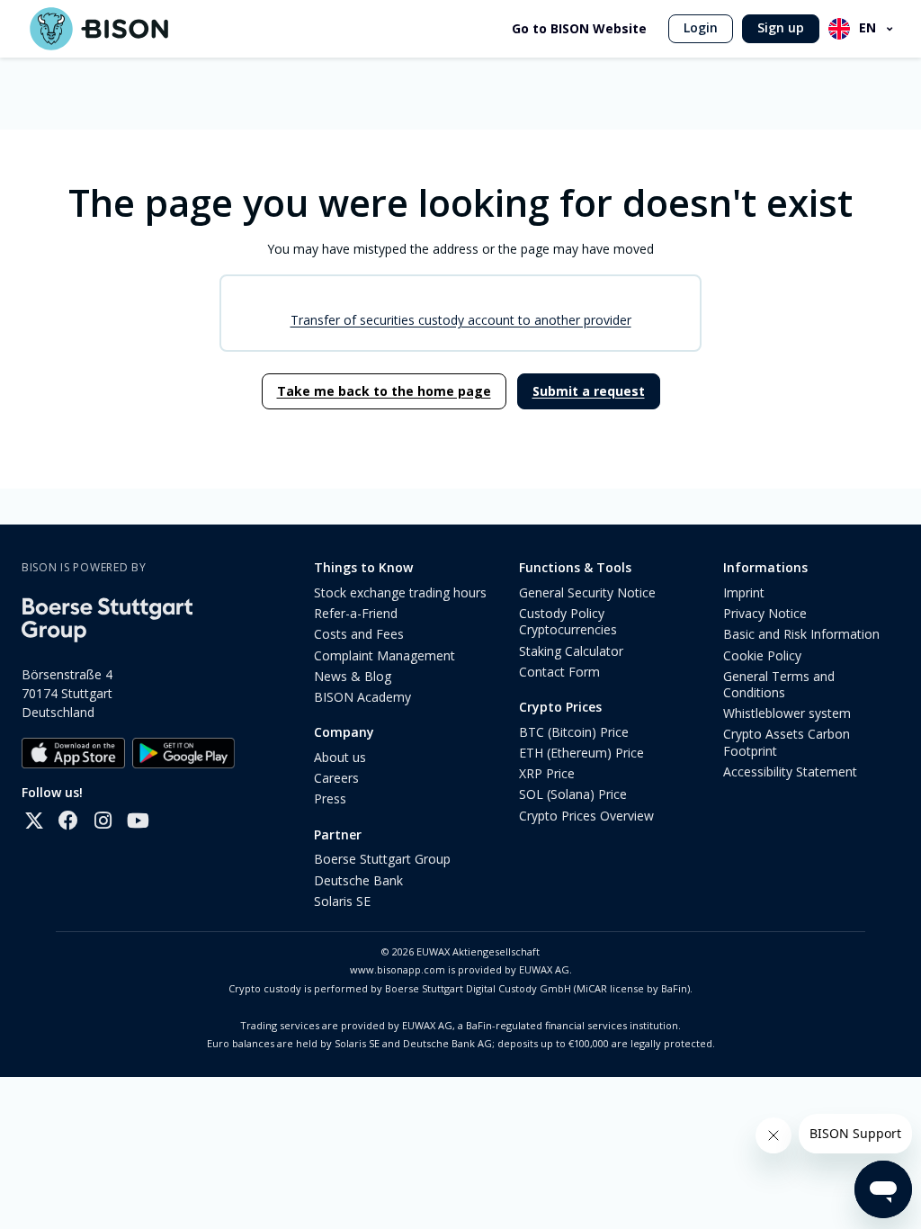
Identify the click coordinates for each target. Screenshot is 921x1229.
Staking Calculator (571, 650)
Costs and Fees (359, 633)
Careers (336, 777)
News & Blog (352, 676)
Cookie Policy (762, 655)
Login (701, 27)
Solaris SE (342, 901)
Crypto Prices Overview (586, 815)
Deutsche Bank (358, 880)
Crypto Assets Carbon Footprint (786, 741)
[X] (34, 820)
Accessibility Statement (790, 771)
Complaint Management (384, 655)
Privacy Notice (765, 613)
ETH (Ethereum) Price (581, 752)
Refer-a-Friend (356, 613)
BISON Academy (362, 696)
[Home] (98, 28)
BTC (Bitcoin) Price (574, 731)
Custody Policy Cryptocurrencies (568, 621)
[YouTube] (136, 820)
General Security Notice (587, 592)
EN (867, 27)
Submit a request (588, 390)
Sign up (780, 27)
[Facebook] (68, 820)
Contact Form (559, 671)
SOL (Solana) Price (573, 794)
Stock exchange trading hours (400, 592)
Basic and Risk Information (801, 633)
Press (330, 798)
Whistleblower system (787, 713)
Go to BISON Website (579, 29)
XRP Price (547, 773)
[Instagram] (102, 820)
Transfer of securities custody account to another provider (461, 319)
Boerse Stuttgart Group (382, 858)
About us (340, 757)
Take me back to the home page (384, 390)
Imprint (744, 592)
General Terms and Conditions (779, 684)
